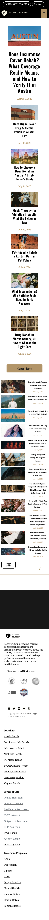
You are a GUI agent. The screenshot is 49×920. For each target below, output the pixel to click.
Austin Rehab (11, 737)
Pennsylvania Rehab (15, 772)
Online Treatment (14, 798)
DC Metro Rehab (13, 760)
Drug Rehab (10, 833)
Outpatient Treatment (16, 821)
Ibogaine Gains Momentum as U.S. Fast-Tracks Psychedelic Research (37, 550)
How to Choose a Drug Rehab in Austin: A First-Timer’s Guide (24, 173)
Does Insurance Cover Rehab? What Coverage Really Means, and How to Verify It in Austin (24, 72)
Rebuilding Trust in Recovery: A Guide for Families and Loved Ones (37, 385)
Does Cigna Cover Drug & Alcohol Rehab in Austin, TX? (24, 130)
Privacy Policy (19, 716)
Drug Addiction (12, 883)
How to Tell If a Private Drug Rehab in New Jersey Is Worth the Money (37, 504)
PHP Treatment (12, 827)
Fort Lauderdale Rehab (16, 742)
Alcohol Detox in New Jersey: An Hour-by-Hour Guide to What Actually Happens (37, 443)
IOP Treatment (12, 815)
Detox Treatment (13, 804)
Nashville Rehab (13, 754)
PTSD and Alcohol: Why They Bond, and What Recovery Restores (38, 428)
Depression (10, 865)
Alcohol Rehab (12, 839)
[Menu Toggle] (44, 13)
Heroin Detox (11, 900)
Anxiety (8, 859)
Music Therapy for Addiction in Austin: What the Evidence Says (25, 216)
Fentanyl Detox (12, 906)
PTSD (7, 877)
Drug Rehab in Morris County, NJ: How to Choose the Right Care (24, 340)
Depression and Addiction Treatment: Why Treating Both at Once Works (37, 472)
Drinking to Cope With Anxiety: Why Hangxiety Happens (37, 458)
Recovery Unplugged (28, 714)
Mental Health (12, 888)
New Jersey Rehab (14, 778)
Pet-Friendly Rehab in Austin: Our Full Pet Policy (24, 256)
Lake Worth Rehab (14, 748)
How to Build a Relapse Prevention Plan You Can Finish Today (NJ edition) (38, 535)
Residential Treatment (16, 810)
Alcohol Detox (12, 894)
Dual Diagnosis (12, 845)
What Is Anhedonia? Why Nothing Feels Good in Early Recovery (25, 297)
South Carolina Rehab (16, 766)
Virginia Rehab (12, 783)
